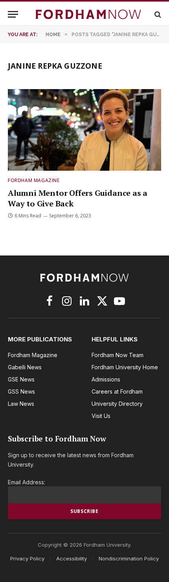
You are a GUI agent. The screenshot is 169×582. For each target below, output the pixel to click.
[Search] (157, 14)
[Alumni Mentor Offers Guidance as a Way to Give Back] (84, 129)
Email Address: (26, 482)
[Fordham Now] (88, 14)
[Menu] (13, 14)
